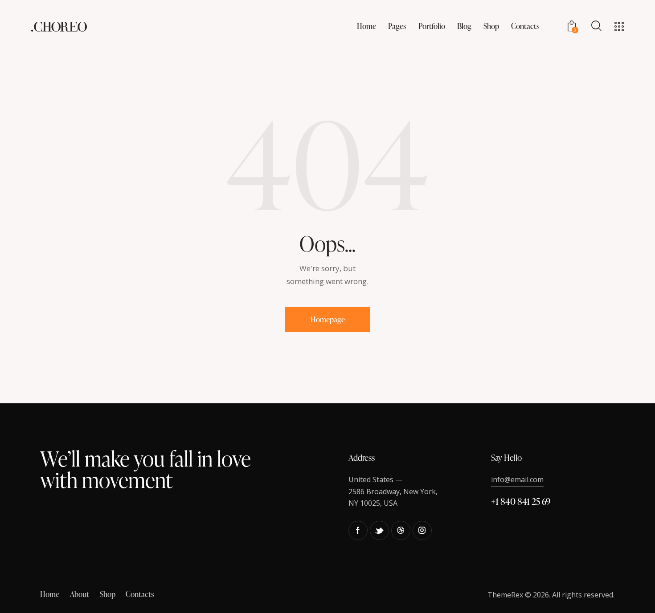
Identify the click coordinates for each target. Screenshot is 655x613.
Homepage (328, 319)
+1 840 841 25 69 (520, 501)
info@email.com (517, 479)
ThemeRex (505, 595)
